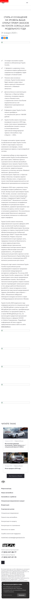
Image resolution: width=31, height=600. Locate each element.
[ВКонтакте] (2, 38)
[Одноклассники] (5, 38)
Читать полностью (7, 595)
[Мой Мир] (7, 38)
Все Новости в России (15, 476)
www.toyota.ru (5, 326)
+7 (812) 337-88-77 (8, 552)
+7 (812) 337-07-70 (8, 557)
